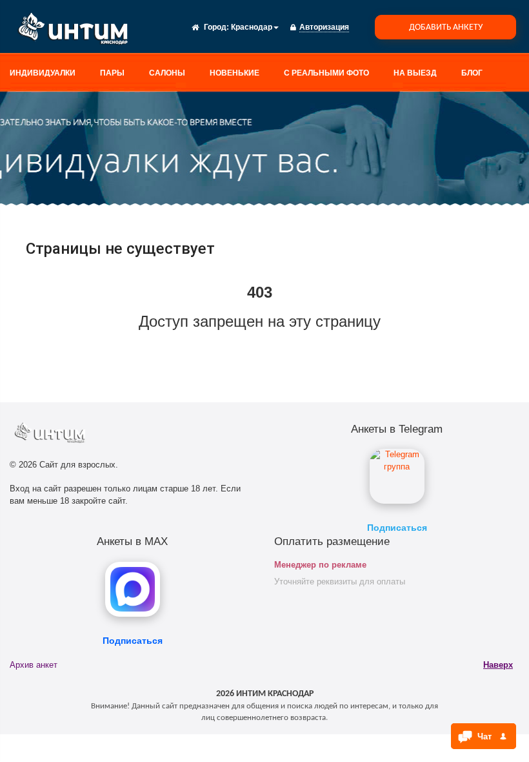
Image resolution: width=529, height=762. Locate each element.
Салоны (167, 72)
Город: (216, 27)
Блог (472, 72)
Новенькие (234, 72)
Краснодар (251, 27)
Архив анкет (33, 665)
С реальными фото (326, 72)
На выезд (415, 72)
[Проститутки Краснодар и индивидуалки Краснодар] (77, 31)
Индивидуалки (42, 72)
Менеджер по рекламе (320, 565)
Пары (112, 72)
